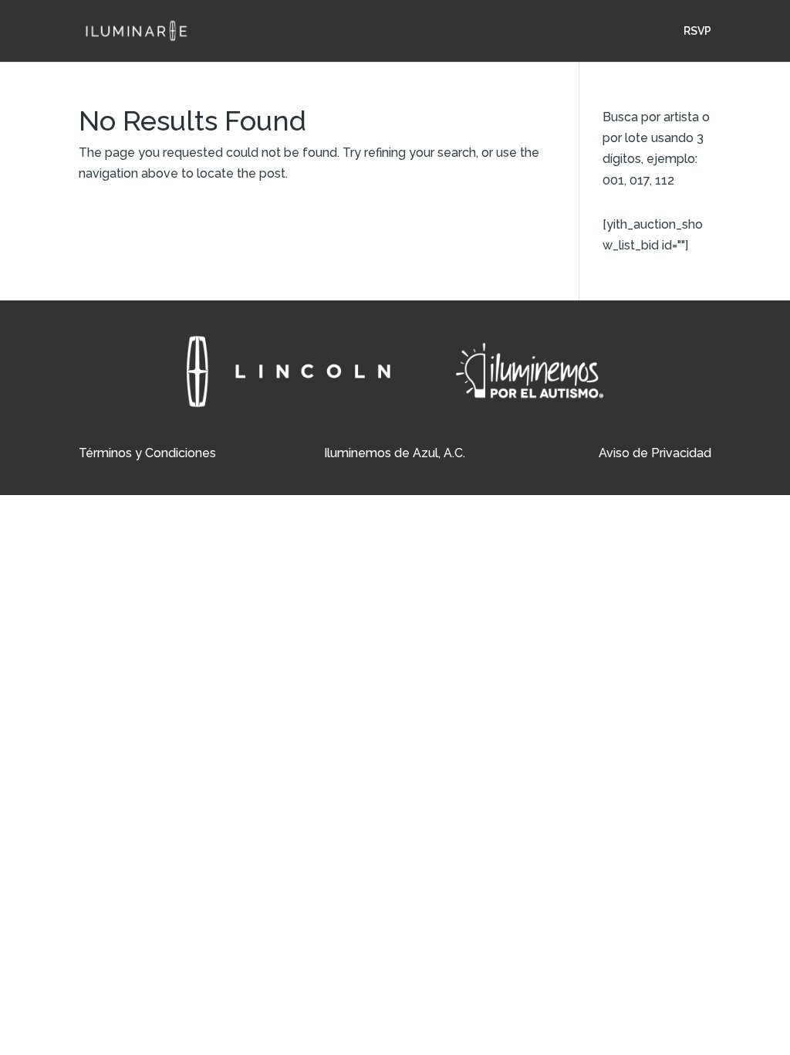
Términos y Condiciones (147, 453)
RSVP (697, 31)
